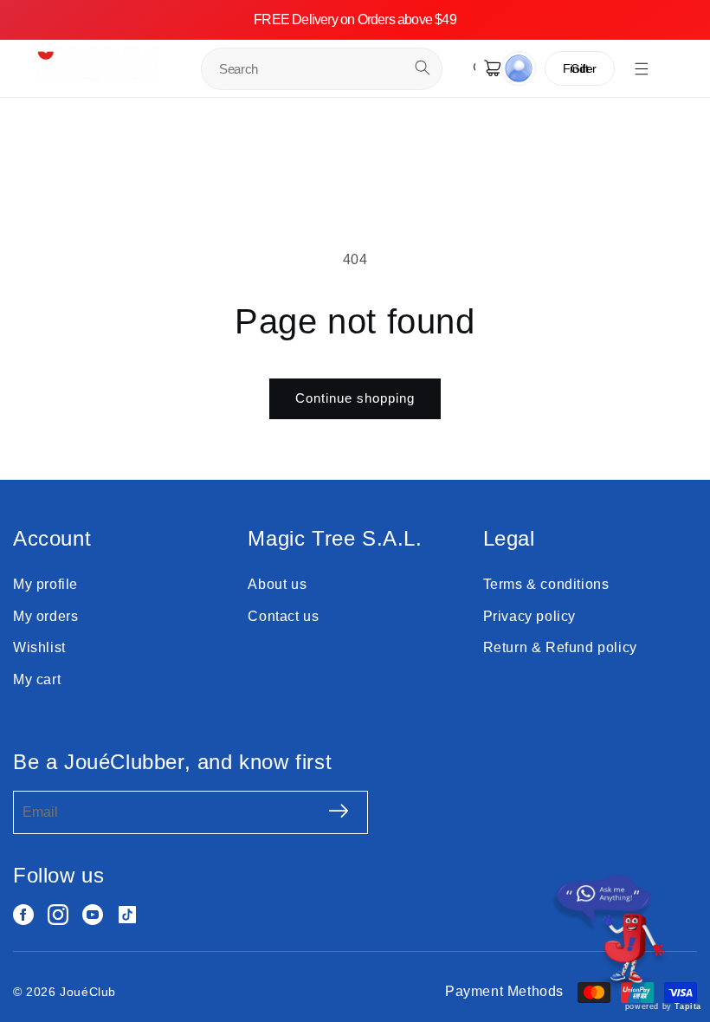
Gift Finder (580, 68)
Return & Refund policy (560, 647)
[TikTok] (127, 914)
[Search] (422, 68)
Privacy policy (529, 616)
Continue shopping (355, 398)
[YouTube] (92, 914)
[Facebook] (23, 914)
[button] (641, 68)
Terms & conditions (546, 584)
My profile (45, 584)
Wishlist (39, 647)
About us (277, 584)
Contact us (283, 616)
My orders (45, 616)
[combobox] (321, 69)
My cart (37, 679)
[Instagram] (58, 914)
